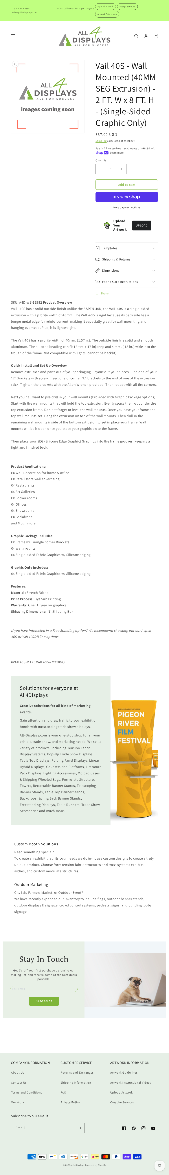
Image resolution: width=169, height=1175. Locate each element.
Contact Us (19, 1083)
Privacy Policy (70, 1102)
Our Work (17, 1102)
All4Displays (77, 1165)
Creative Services (122, 1102)
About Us (17, 1072)
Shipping (101, 140)
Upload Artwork (105, 6)
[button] (13, 36)
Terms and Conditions (26, 1092)
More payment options (126, 207)
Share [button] (105, 293)
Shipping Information (76, 1083)
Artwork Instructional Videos (130, 1083)
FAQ (63, 1092)
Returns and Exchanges (77, 1072)
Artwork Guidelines (107, 14)
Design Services (127, 6)
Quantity (101, 160)
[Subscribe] (79, 1128)
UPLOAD (142, 225)
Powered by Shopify (95, 1165)
